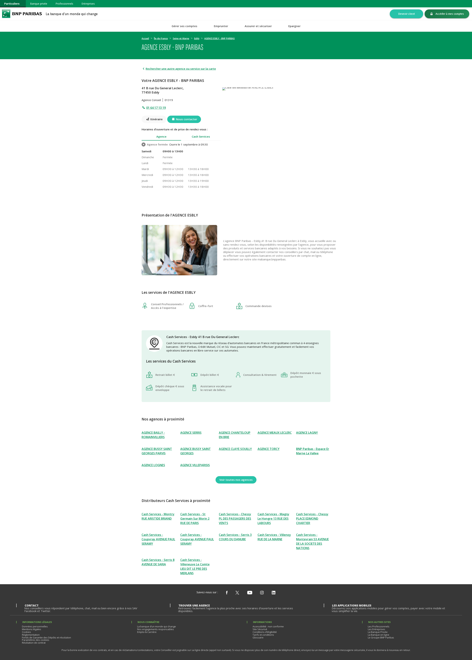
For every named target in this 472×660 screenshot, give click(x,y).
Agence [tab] (161, 136)
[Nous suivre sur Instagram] (262, 593)
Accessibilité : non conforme (268, 626)
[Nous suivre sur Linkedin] (273, 593)
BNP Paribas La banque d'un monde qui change (22, 14)
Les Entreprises (376, 629)
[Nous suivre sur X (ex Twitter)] (237, 593)
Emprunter (221, 26)
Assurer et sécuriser (258, 26)
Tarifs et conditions (263, 634)
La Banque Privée (378, 632)
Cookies (26, 632)
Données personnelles (35, 626)
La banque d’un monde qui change (156, 626)
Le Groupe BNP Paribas (381, 637)
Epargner (294, 26)
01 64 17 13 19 (156, 108)
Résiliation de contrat (34, 642)
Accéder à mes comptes (449, 14)
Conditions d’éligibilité (265, 632)
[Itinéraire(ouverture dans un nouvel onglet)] (276, 88)
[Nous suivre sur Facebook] (227, 593)
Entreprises (88, 3)
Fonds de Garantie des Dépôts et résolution (46, 637)
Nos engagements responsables (155, 629)
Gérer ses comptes (184, 26)
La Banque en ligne (378, 634)
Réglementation (31, 634)
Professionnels (64, 3)
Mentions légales (31, 629)
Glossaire (258, 637)
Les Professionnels (378, 626)
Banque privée (38, 3)
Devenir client (406, 14)
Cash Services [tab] (201, 136)
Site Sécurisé (260, 629)
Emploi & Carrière (147, 632)
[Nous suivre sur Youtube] (249, 593)
